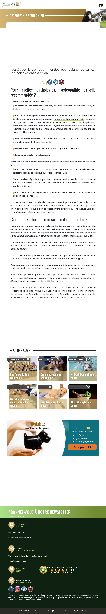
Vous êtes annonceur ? (18, 561)
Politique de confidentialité (19, 537)
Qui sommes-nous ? (16, 532)
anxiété (54, 148)
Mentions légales (73, 611)
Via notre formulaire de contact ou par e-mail (27, 556)
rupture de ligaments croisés (69, 119)
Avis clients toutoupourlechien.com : (62, 567)
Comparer (81, 447)
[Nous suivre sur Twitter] (24, 589)
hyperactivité (66, 148)
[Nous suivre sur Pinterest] (30, 589)
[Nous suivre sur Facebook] (11, 589)
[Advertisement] (53, 44)
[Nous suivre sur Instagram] (17, 589)
